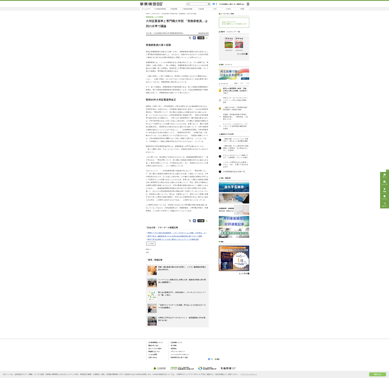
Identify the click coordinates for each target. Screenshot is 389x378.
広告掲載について (176, 342)
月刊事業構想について (155, 342)
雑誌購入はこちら (154, 351)
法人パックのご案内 (154, 348)
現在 (236, 83)
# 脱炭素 (201, 9)
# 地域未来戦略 (187, 9)
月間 (247, 83)
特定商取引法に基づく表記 (179, 357)
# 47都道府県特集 (160, 9)
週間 (241, 83)
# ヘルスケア (146, 9)
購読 (218, 359)
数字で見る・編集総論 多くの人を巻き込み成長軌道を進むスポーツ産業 (175, 236)
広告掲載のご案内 (227, 4)
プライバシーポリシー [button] (249, 374)
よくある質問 (152, 354)
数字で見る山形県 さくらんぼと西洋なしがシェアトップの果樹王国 (173, 239)
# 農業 (242, 9)
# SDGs (228, 9)
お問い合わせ (152, 357)
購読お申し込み (153, 345)
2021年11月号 (155, 13)
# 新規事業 (173, 9)
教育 (148, 252)
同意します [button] (377, 374)
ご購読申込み (240, 4)
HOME (148, 13)
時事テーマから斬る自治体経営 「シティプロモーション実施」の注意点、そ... (177, 233)
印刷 (200, 38)
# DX (214, 9)
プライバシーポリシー (178, 351)
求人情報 (173, 345)
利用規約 (173, 348)
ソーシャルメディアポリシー (180, 354)
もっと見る (151, 243)
